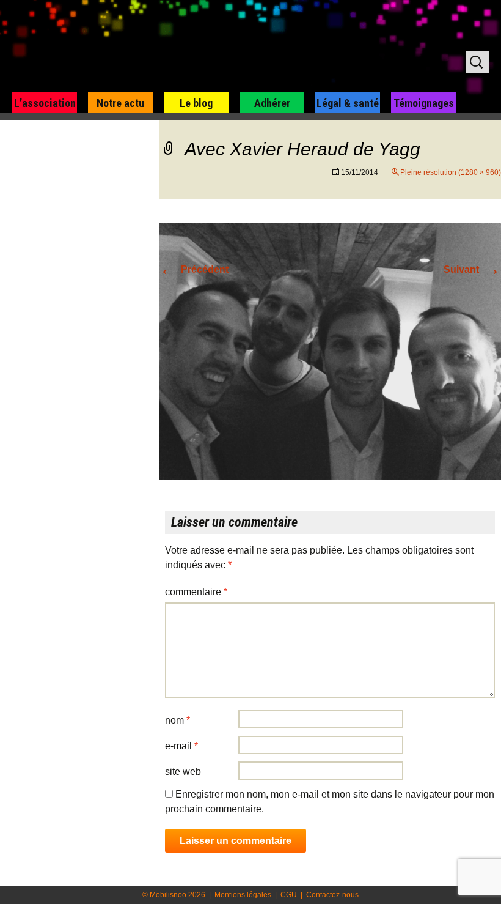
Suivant (472, 269)
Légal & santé (347, 103)
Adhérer (272, 103)
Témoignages (423, 103)
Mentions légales (242, 895)
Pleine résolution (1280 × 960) (450, 172)
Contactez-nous (332, 895)
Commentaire (196, 592)
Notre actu (120, 103)
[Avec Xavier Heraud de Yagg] (330, 351)
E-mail (181, 746)
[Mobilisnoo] (157, 46)
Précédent (194, 269)
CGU (288, 895)
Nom (177, 720)
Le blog (196, 103)
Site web (183, 771)
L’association (45, 103)
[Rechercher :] (477, 62)
